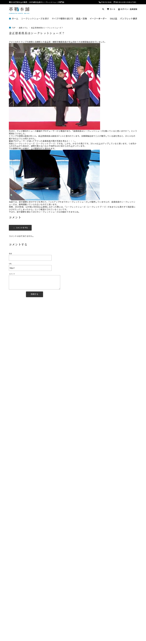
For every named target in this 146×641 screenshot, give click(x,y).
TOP (14, 27)
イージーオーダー (98, 18)
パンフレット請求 (128, 18)
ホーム (15, 18)
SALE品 (113, 18)
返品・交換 (81, 18)
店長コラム (23, 27)
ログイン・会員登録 (128, 9)
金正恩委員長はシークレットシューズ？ (37, 33)
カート (112, 9)
